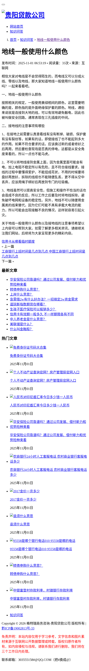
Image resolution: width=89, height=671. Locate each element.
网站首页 (16, 26)
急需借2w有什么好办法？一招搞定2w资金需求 (44, 299)
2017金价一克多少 (23, 499)
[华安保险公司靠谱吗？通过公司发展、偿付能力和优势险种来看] (48, 427)
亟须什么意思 (20, 524)
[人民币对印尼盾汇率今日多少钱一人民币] (41, 397)
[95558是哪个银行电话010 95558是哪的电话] (42, 541)
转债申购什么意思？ (25, 289)
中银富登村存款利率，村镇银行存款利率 (40, 598)
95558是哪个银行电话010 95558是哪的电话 (41, 549)
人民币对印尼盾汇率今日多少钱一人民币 (40, 405)
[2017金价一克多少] (25, 491)
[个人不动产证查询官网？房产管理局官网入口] (44, 372)
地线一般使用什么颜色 (53, 40)
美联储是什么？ (21, 324)
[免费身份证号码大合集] (28, 347)
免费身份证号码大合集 (26, 355)
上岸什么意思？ (21, 294)
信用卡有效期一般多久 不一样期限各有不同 (42, 314)
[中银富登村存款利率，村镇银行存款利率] (41, 590)
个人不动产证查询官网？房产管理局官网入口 (43, 380)
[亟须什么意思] (21, 516)
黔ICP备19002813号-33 (18, 628)
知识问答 (16, 31)
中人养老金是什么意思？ (28, 319)
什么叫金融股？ (21, 329)
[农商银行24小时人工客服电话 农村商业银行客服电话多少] (48, 461)
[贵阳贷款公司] (23, 15)
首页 (13, 40)
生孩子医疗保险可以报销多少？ (33, 309)
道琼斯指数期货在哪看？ (28, 304)
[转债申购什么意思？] (26, 565)
